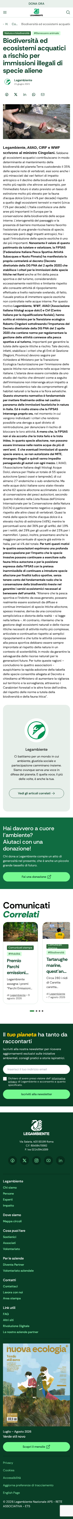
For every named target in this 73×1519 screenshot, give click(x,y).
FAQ (6, 1314)
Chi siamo (10, 1187)
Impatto (8, 1205)
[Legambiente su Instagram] (36, 1160)
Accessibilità (12, 1478)
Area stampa (12, 1298)
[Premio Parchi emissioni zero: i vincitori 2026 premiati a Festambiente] (20, 963)
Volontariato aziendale (18, 1271)
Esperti (8, 1199)
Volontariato (11, 1249)
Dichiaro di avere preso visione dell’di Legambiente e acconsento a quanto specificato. (37, 1082)
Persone (8, 1193)
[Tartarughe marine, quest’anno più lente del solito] (57, 962)
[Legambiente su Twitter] (24, 1160)
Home (6, 24)
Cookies (8, 1470)
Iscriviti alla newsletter (36, 1094)
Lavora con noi (13, 1292)
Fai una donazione (34, 877)
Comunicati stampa (15, 24)
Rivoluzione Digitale (16, 1326)
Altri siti (8, 1320)
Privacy (8, 1463)
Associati (9, 1243)
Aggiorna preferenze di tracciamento (28, 1485)
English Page (11, 1493)
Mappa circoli (12, 1221)
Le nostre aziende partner (20, 1332)
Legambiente (18, 995)
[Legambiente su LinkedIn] (60, 1160)
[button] (36, 1011)
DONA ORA (36, 4)
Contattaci (10, 1286)
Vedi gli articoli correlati (34, 793)
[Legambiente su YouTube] (48, 1160)
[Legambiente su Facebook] (12, 1160)
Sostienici (9, 1237)
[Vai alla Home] (36, 12)
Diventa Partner (13, 1265)
